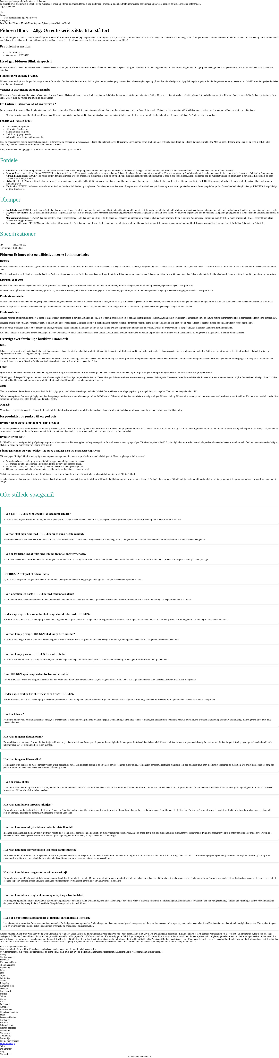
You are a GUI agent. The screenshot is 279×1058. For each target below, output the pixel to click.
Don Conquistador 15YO (184, 941)
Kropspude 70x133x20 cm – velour (86, 936)
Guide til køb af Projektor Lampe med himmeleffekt (44, 936)
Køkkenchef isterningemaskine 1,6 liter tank (251, 936)
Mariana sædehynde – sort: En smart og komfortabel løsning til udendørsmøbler (224, 939)
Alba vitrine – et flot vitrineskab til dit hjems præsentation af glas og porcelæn (193, 936)
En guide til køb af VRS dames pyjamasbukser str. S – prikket (207, 933)
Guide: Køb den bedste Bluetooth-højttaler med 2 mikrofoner (97, 939)
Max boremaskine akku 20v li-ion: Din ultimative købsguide (149, 933)
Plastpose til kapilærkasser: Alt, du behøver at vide (147, 941)
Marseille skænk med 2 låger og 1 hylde (62, 941)
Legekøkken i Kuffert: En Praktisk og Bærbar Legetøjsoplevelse (156, 939)
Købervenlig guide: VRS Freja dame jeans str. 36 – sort (130, 936)
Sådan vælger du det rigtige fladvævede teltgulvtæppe (95, 933)
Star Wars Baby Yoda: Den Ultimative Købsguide (46, 933)
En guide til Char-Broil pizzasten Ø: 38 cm (102, 941)
